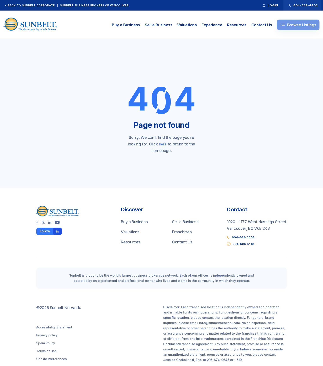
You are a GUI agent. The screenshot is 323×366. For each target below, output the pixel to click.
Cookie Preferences (51, 359)
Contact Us (261, 25)
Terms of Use (46, 351)
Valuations (187, 25)
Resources (236, 25)
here (163, 144)
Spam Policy (45, 343)
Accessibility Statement (54, 327)
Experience (211, 25)
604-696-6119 (243, 244)
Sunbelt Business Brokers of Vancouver (94, 5)
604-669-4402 (243, 237)
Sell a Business (158, 25)
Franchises (182, 232)
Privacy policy (47, 335)
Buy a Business (126, 25)
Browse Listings (298, 24)
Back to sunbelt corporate (31, 5)
